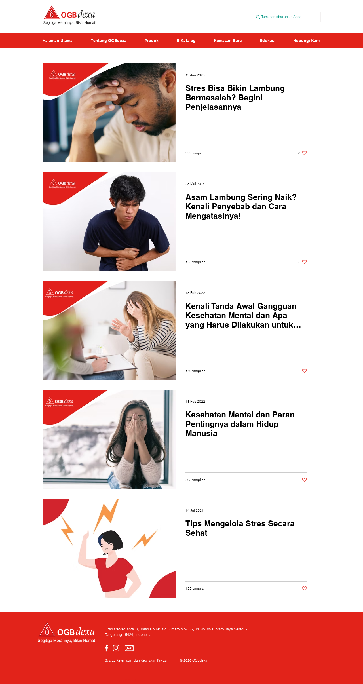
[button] (267, 40)
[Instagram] (116, 648)
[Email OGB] (129, 648)
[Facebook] (106, 648)
